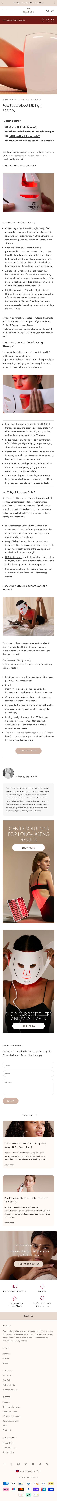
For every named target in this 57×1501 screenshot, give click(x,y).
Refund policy (8, 1452)
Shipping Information (11, 1407)
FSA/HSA (7, 1375)
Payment (6, 1402)
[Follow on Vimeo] (47, 1464)
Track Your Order (10, 1411)
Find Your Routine (29, 1264)
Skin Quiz (7, 1380)
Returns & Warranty (10, 1421)
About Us (6, 1353)
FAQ (4, 1425)
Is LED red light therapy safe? (24, 136)
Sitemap (6, 1358)
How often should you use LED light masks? (31, 140)
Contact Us (7, 1430)
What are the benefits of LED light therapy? (31, 131)
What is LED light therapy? (22, 127)
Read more (9, 1164)
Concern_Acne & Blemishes (29, 99)
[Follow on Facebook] (4, 1464)
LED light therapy (13, 557)
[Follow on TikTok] (40, 1464)
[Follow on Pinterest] (25, 1464)
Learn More (39, 3)
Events (5, 1362)
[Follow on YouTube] (33, 1464)
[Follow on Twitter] (11, 1464)
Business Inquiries (10, 1389)
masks (28, 660)
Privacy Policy (9, 1055)
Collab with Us (9, 1385)
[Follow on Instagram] (18, 1464)
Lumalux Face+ (26, 325)
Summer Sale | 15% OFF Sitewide (14, 20)
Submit (11, 1101)
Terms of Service (28, 1055)
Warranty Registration (11, 1416)
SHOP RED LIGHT (29, 750)
